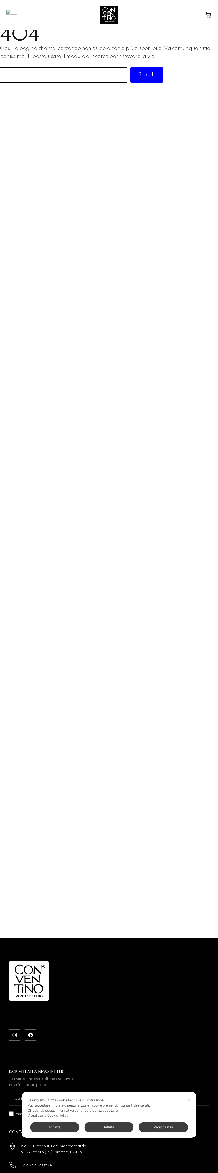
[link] (208, 15)
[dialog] (109, 1115)
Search (147, 75)
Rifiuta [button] (109, 1127)
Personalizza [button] (163, 1127)
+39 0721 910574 (36, 1165)
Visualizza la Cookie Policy (48, 1115)
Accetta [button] (55, 1127)
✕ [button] (189, 1099)
